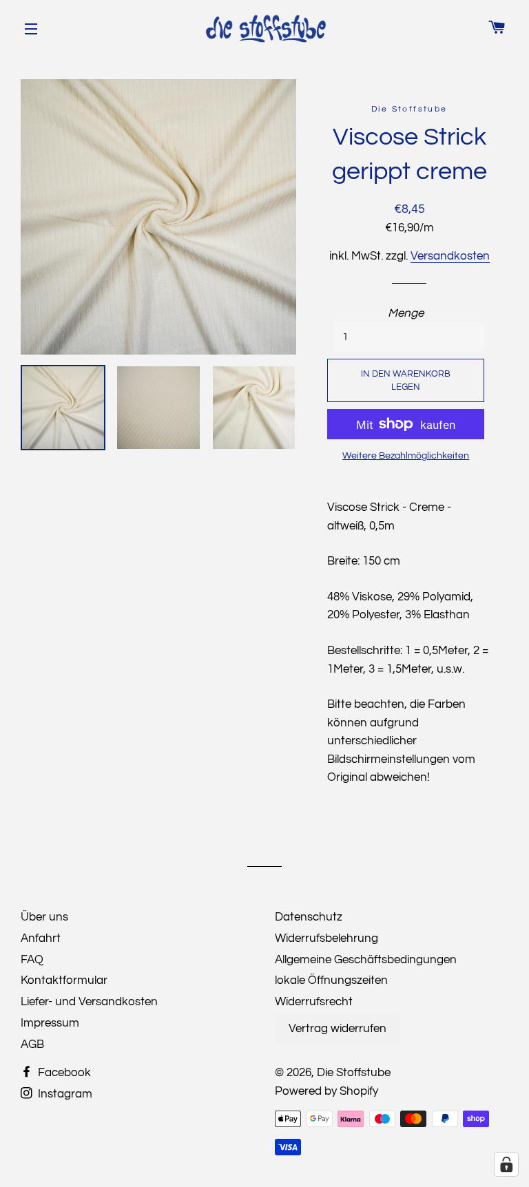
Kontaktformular (64, 980)
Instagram (63, 1094)
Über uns (44, 917)
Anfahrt (41, 938)
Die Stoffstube (354, 1073)
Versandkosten (450, 256)
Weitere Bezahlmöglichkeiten (405, 456)
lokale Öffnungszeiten (331, 980)
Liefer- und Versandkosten (89, 1002)
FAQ (32, 960)
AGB (32, 1044)
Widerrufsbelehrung (326, 938)
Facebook (63, 1073)
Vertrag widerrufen (337, 1028)
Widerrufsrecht (314, 1002)
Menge (406, 313)
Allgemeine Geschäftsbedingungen (366, 960)
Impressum (50, 1023)
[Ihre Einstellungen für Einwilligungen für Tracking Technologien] (506, 1164)
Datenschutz (308, 917)
